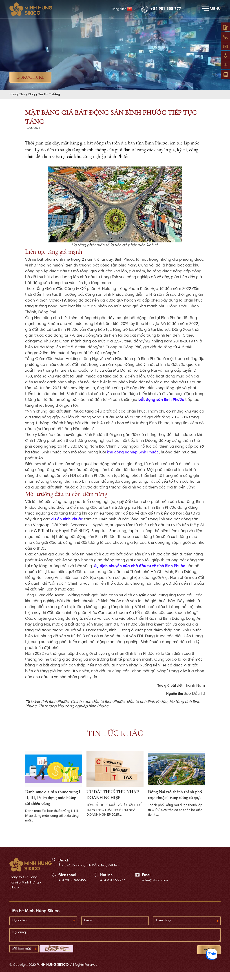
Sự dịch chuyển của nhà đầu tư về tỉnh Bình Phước (139, 566)
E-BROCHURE (30, 77)
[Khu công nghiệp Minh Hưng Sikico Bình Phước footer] (30, 864)
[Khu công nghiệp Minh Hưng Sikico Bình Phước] (33, 9)
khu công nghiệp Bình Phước (133, 452)
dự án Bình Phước (67, 519)
